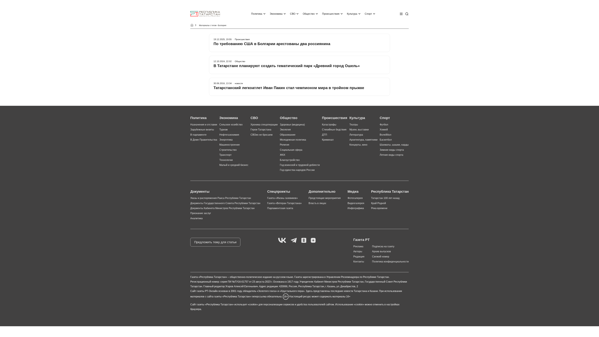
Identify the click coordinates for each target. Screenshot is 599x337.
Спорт (368, 13)
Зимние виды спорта (392, 150)
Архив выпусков (381, 251)
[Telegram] (294, 240)
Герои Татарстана (261, 129)
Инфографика (356, 208)
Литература (356, 134)
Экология (285, 129)
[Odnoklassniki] (303, 240)
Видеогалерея (356, 203)
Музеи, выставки (359, 129)
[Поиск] (407, 14)
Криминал (328, 139)
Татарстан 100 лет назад (385, 198)
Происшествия (330, 13)
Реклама (358, 246)
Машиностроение (229, 144)
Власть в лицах (317, 203)
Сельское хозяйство (231, 124)
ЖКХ (282, 155)
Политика (256, 13)
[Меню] (401, 14)
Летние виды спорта (391, 155)
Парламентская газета (280, 208)
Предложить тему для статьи (215, 242)
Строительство (228, 150)
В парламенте (198, 134)
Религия (284, 144)
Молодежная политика (293, 139)
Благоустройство (290, 160)
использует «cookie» (246, 304)
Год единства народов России (297, 170)
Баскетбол (386, 139)
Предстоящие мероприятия (325, 198)
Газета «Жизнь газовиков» (282, 198)
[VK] (282, 240)
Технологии (226, 160)
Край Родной (378, 203)
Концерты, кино (358, 144)
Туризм (223, 129)
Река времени (379, 208)
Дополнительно (322, 191)
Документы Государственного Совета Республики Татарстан (225, 203)
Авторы (357, 251)
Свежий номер (380, 256)
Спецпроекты (278, 191)
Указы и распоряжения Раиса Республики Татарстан (220, 198)
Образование (287, 134)
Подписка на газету (383, 246)
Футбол (384, 124)
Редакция (358, 256)
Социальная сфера (291, 150)
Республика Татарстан (390, 191)
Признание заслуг (200, 213)
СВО (292, 13)
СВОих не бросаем (262, 134)
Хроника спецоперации (264, 124)
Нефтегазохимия (229, 134)
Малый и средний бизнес (233, 165)
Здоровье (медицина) (292, 124)
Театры (353, 124)
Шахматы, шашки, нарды (394, 144)
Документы (199, 191)
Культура (352, 13)
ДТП (324, 134)
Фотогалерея (355, 198)
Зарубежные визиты (202, 129)
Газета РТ (361, 240)
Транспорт (225, 155)
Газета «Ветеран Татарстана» (284, 203)
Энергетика (226, 139)
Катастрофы (329, 124)
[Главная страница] (205, 13)
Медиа (353, 191)
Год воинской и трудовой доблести (300, 165)
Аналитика (196, 218)
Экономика (276, 13)
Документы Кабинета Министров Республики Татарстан (222, 208)
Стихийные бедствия (334, 129)
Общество (309, 13)
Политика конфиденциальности (390, 261)
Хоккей (384, 129)
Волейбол (385, 134)
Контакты (358, 261)
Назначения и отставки (203, 124)
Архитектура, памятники (363, 139)
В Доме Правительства (203, 139)
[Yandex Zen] (313, 240)
